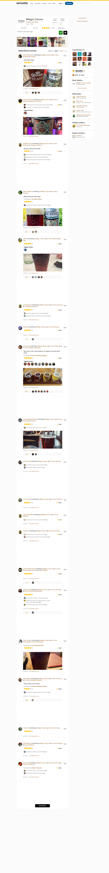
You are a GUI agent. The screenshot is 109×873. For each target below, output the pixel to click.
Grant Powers (27, 640)
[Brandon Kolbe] (39, 391)
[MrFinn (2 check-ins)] (89, 63)
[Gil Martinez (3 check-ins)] (84, 59)
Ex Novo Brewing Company (31, 348)
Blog (31, 3)
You (66, 51)
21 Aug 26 (25, 88)
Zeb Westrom (27, 743)
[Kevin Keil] (33, 232)
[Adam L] (33, 583)
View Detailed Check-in (34, 88)
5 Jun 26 (25, 163)
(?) (84, 71)
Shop (53, 3)
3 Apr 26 (25, 608)
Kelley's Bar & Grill (35, 101)
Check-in (61, 33)
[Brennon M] (33, 277)
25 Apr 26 (25, 471)
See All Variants (82, 88)
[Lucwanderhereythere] (33, 613)
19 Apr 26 (25, 523)
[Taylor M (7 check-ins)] (74, 54)
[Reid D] (36, 277)
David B (25, 327)
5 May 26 (25, 319)
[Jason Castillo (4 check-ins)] (74, 59)
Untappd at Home (35, 145)
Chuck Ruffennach (29, 569)
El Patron (33, 56)
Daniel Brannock (28, 55)
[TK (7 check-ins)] (79, 54)
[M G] (33, 93)
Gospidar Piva (27, 143)
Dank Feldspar (27, 191)
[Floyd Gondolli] (42, 277)
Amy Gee (26, 763)
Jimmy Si (26, 728)
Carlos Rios (26, 589)
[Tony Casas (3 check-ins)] (79, 59)
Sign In (61, 3)
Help (49, 3)
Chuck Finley (27, 499)
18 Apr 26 (25, 540)
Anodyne (33, 421)
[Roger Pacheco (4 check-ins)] (89, 54)
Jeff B (25, 238)
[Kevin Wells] (39, 93)
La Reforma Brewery (31, 306)
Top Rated (37, 3)
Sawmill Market (29, 745)
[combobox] (84, 3)
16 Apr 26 (25, 578)
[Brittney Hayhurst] (44, 391)
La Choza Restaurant (36, 642)
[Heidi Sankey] (47, 391)
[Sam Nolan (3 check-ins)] (79, 63)
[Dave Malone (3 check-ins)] (89, 59)
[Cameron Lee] (33, 339)
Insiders (44, 3)
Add (65, 33)
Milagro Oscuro (46, 55)
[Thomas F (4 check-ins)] (84, 54)
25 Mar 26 (25, 671)
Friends (61, 51)
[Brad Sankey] (36, 391)
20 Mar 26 (25, 755)
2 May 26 (25, 387)
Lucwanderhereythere (30, 419)
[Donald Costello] (36, 232)
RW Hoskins (27, 678)
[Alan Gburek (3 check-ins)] (84, 63)
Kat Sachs (26, 346)
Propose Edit (82, 18)
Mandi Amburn (27, 99)
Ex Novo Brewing (32, 22)
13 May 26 (25, 273)
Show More (42, 805)
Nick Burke (26, 461)
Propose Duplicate (82, 21)
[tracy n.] (33, 700)
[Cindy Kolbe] (33, 391)
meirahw (25, 531)
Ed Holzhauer (27, 305)
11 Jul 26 (25, 136)
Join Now (69, 3)
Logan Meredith (28, 514)
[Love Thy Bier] (42, 391)
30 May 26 (25, 227)
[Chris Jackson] (36, 93)
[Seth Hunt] (39, 277)
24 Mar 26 (25, 696)
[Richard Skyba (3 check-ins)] (74, 63)
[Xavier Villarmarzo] (36, 454)
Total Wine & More (36, 199)
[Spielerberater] (33, 454)
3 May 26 (25, 335)
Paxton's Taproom (29, 764)
